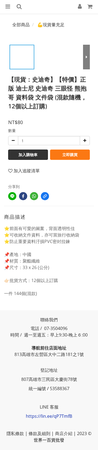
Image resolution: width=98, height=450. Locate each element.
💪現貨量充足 (51, 25)
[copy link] (45, 196)
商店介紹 (63, 433)
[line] (12, 196)
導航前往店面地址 (49, 348)
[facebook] (23, 196)
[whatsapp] (34, 196)
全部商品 (21, 25)
